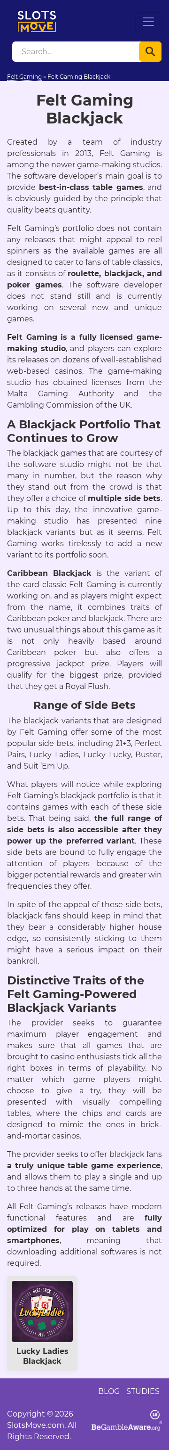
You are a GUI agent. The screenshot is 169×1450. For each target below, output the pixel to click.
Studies (143, 1391)
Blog (109, 1391)
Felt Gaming (24, 76)
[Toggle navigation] (148, 21)
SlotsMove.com (35, 1425)
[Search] (150, 51)
